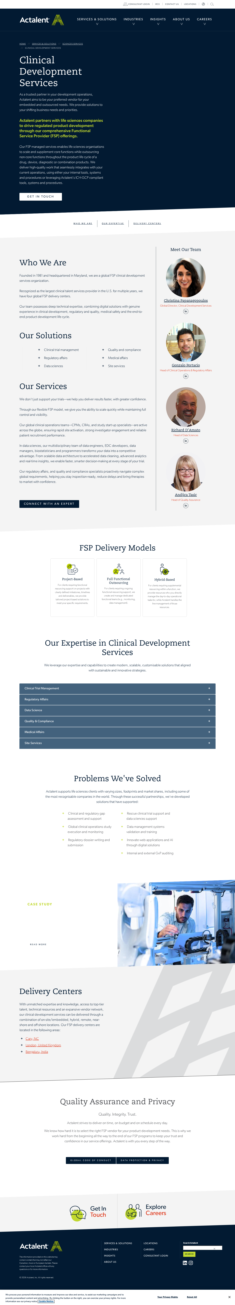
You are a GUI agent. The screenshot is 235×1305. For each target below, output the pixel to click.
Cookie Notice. (46, 1301)
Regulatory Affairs (36, 699)
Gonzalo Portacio (186, 365)
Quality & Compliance (39, 721)
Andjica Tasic (186, 495)
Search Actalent (211, 4)
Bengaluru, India (37, 1052)
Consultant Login (139, 4)
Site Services (33, 743)
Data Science (33, 710)
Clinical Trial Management (42, 688)
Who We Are (82, 224)
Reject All (192, 1297)
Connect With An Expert (49, 503)
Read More (38, 945)
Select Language (203, 4)
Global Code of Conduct (90, 1160)
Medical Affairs (34, 732)
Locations (190, 4)
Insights (158, 19)
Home (41, 20)
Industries (133, 19)
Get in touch (40, 196)
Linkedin (185, 311)
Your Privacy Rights (167, 1297)
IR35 (157, 4)
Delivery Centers (147, 224)
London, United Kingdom (43, 1045)
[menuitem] (97, 20)
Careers (204, 19)
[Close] (229, 1297)
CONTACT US (172, 4)
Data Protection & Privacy (142, 1160)
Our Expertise (113, 224)
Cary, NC (32, 1039)
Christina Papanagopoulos (186, 301)
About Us (181, 19)
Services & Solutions (97, 19)
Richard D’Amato (185, 430)
